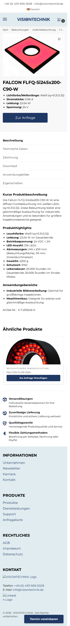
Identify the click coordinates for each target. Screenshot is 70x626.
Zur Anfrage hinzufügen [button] (33, 378)
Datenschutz (13, 554)
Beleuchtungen (20, 29)
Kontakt (9, 480)
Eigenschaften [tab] (13, 183)
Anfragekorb (13, 520)
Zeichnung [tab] (10, 157)
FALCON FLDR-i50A (19, 372)
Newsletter (11, 468)
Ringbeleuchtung (38, 368)
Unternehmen (14, 463)
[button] (59, 20)
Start (5, 29)
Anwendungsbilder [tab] (16, 174)
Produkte (10, 503)
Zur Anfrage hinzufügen (25, 119)
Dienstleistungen (16, 508)
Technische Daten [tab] (15, 149)
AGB (6, 543)
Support (9, 514)
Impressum (12, 548)
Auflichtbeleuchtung (44, 29)
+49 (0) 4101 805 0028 (18, 3)
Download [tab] (10, 166)
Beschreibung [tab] (13, 140)
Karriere (9, 474)
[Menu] (8, 19)
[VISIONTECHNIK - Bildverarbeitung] (33, 577)
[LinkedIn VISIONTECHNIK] (33, 598)
